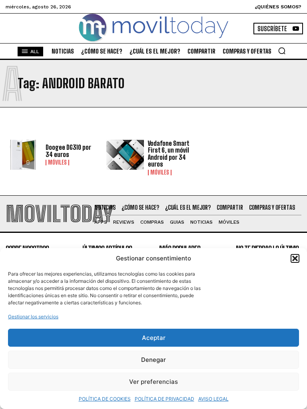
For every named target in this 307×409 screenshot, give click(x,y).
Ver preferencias (153, 381)
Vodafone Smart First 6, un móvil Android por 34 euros (168, 153)
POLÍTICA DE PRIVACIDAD (164, 399)
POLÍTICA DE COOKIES (105, 399)
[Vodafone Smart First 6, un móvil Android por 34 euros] (125, 155)
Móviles (57, 162)
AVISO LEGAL (213, 399)
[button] (295, 258)
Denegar (153, 359)
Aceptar (153, 337)
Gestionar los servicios (33, 317)
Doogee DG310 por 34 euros (68, 150)
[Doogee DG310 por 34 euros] (23, 155)
